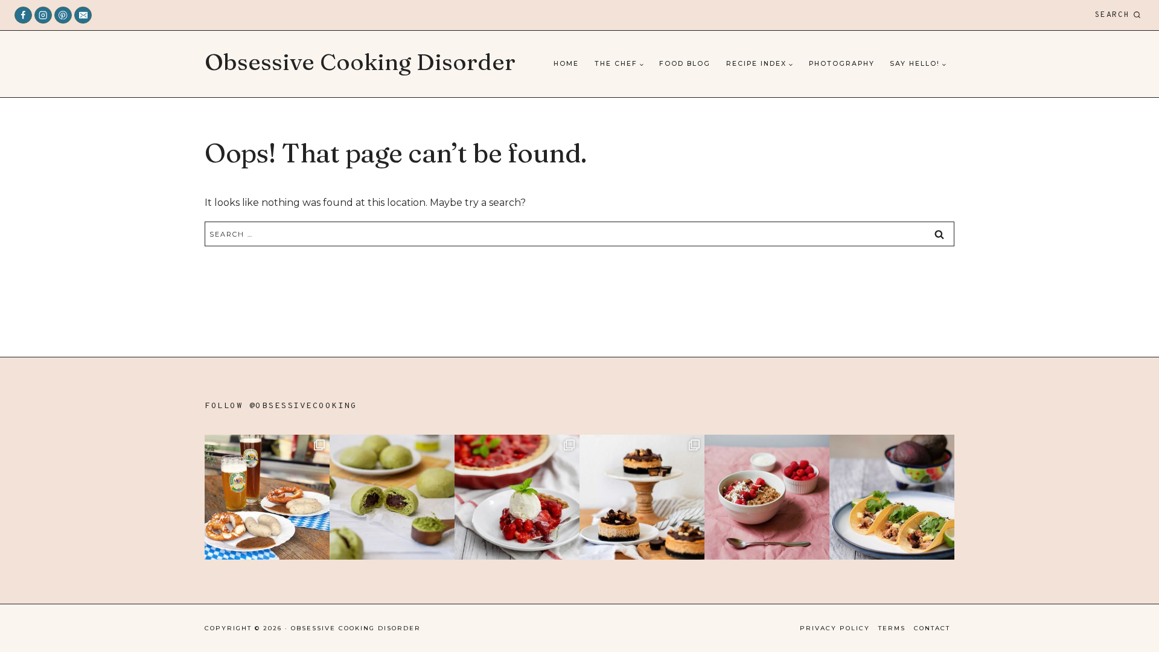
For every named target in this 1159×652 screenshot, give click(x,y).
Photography (842, 64)
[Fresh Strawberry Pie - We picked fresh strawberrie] (517, 497)
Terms (891, 628)
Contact (932, 628)
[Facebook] (23, 15)
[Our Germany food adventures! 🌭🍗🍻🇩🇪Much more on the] (267, 497)
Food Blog (684, 64)
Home (566, 64)
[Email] (83, 15)
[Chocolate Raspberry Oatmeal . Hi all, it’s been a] (766, 497)
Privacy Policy (835, 628)
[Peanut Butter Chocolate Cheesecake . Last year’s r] (642, 497)
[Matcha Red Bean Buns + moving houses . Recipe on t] (392, 497)
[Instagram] (43, 15)
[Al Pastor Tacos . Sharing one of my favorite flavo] (891, 497)
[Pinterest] (63, 15)
